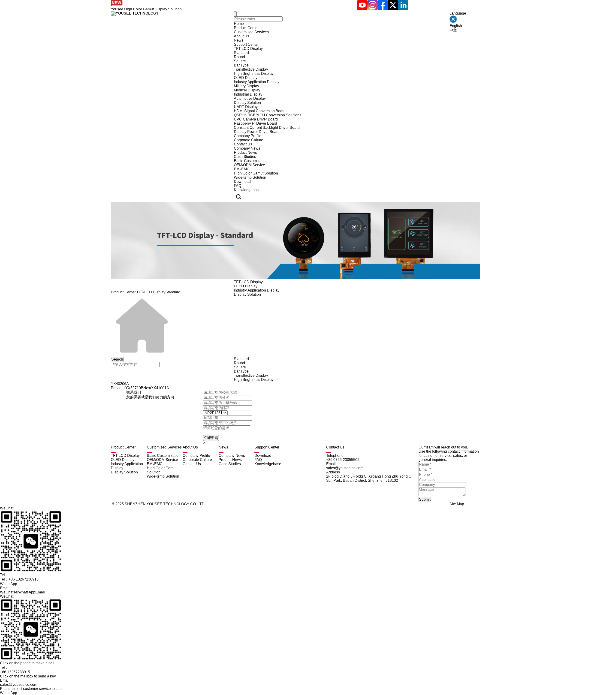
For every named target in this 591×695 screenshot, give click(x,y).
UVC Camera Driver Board (256, 119)
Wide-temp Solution (250, 177)
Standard (241, 53)
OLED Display (245, 78)
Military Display (246, 86)
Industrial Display (248, 94)
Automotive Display (250, 98)
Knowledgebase (247, 190)
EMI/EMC (242, 169)
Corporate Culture (248, 140)
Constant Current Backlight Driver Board (267, 127)
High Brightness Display (254, 73)
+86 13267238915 (15, 672)
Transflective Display (251, 69)
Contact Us (243, 144)
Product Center (246, 28)
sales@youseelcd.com (18, 684)
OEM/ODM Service (249, 165)
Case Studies (245, 157)
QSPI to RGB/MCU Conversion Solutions (267, 115)
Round (239, 57)
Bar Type (241, 65)
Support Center (246, 44)
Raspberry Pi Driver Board (255, 123)
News (238, 40)
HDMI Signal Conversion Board (260, 111)
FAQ (237, 186)
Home (239, 24)
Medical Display (247, 90)
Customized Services (251, 32)
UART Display (246, 107)
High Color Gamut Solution (256, 173)
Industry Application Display (256, 82)
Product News (245, 152)
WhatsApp (8, 693)
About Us (241, 36)
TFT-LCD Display (248, 49)
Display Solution (247, 103)
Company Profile (247, 136)
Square (240, 61)
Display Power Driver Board (257, 132)
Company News (247, 148)
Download (242, 182)
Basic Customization (251, 161)
